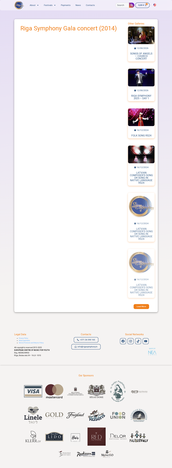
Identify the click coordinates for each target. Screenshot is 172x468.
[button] (141, 306)
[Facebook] (123, 341)
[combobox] (122, 5)
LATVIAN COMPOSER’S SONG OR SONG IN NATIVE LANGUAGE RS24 (141, 177)
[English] (155, 5)
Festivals (48, 5)
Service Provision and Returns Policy (31, 343)
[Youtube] (146, 341)
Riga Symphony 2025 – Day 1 (141, 97)
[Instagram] (131, 341)
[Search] (131, 5)
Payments (66, 5)
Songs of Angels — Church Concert (141, 56)
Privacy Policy (23, 338)
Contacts (90, 5)
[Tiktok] (138, 341)
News (78, 5)
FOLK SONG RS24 (141, 135)
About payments (24, 340)
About (33, 5)
